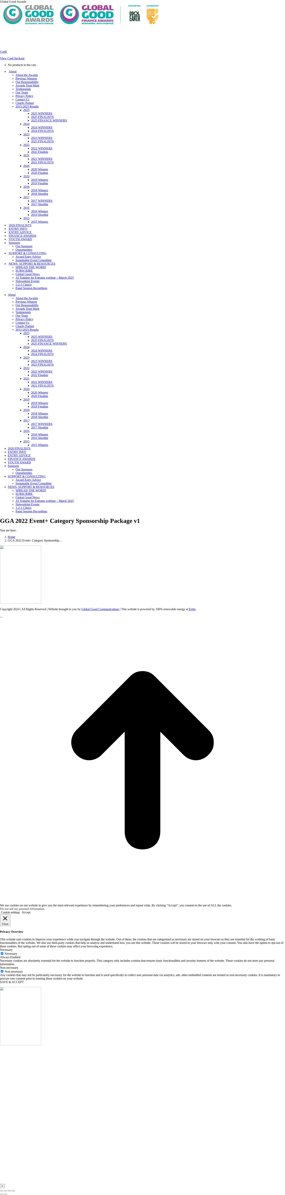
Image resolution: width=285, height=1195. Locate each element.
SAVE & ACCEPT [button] (12, 982)
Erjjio (192, 609)
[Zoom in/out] (13, 1190)
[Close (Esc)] (1, 1190)
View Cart (6, 58)
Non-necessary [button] (9, 967)
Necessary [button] (6, 949)
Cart (3, 51)
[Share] (5, 1190)
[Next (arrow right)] (5, 1194)
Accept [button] (26, 912)
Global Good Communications (100, 609)
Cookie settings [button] (10, 912)
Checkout (18, 58)
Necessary (11, 953)
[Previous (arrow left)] (1, 1194)
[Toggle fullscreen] (9, 1190)
